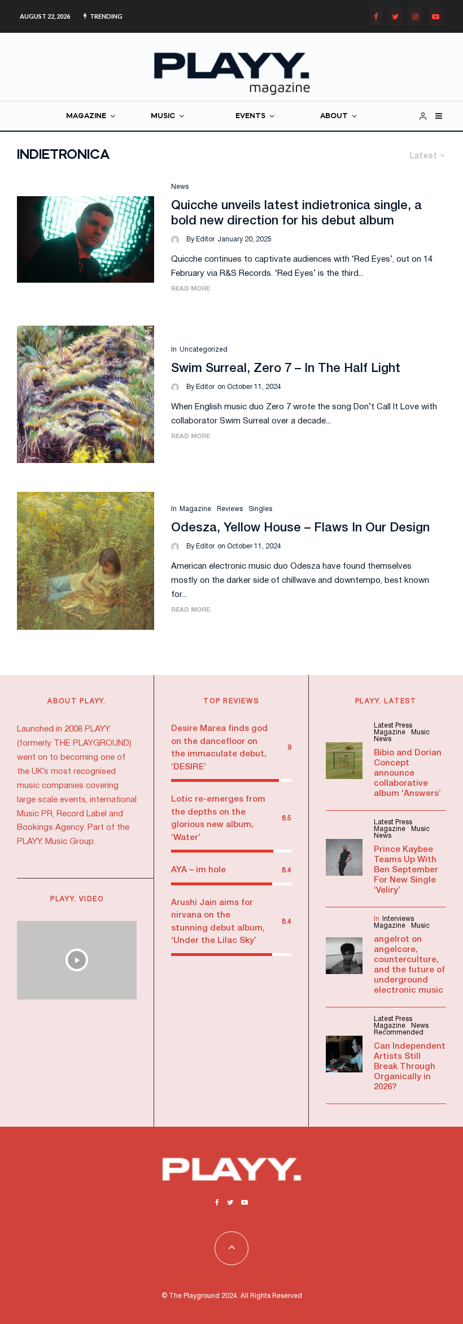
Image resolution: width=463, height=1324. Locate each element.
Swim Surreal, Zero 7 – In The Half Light (285, 368)
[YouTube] (435, 16)
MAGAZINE (86, 116)
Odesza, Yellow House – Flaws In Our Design (300, 528)
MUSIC (163, 116)
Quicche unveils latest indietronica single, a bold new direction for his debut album (296, 213)
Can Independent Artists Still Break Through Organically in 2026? (409, 1066)
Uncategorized (204, 350)
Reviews (230, 509)
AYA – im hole (198, 870)
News (180, 187)
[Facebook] (376, 16)
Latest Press (393, 725)
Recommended (398, 1032)
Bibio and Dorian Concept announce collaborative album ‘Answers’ (408, 773)
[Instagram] (415, 16)
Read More (190, 289)
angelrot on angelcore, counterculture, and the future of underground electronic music (409, 965)
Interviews (398, 919)
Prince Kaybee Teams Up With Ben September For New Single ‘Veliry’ (406, 870)
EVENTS (250, 116)
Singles (260, 509)
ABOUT (334, 116)
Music (420, 732)
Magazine (195, 509)
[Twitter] (395, 16)
